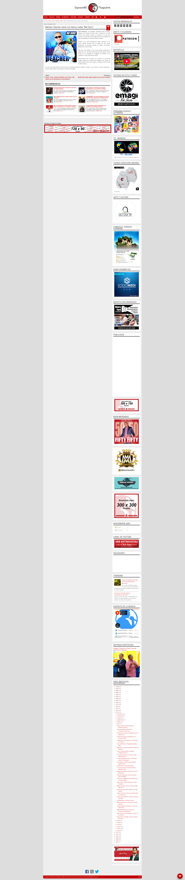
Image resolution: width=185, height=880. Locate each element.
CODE (139, 877)
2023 (117, 692)
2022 (117, 694)
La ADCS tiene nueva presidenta (125, 765)
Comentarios (119, 530)
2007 (117, 842)
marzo (119, 826)
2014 (117, 710)
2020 (117, 698)
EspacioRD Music (118, 639)
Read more (61, 93)
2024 (117, 690)
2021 (117, 696)
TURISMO (87, 17)
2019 (117, 700)
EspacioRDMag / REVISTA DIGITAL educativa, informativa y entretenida (71, 877)
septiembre (120, 720)
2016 (117, 706)
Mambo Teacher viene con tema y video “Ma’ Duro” (69, 27)
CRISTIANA (73, 17)
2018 (117, 702)
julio (118, 723)
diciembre (120, 714)
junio (118, 820)
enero (119, 830)
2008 (117, 840)
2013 (117, 712)
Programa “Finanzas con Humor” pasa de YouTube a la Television (124, 649)
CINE (92, 17)
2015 (117, 708)
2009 (117, 838)
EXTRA (45, 17)
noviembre (120, 716)
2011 (117, 834)
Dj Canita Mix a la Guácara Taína (125, 800)
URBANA (58, 17)
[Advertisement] (126, 366)
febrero (119, 828)
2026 (117, 686)
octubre (119, 718)
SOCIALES (80, 17)
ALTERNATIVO (65, 17)
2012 (117, 832)
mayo (118, 822)
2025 (117, 688)
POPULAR (51, 17)
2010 (117, 836)
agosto (119, 722)
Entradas (118, 527)
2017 (117, 704)
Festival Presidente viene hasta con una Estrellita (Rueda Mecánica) (130, 581)
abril (118, 824)
